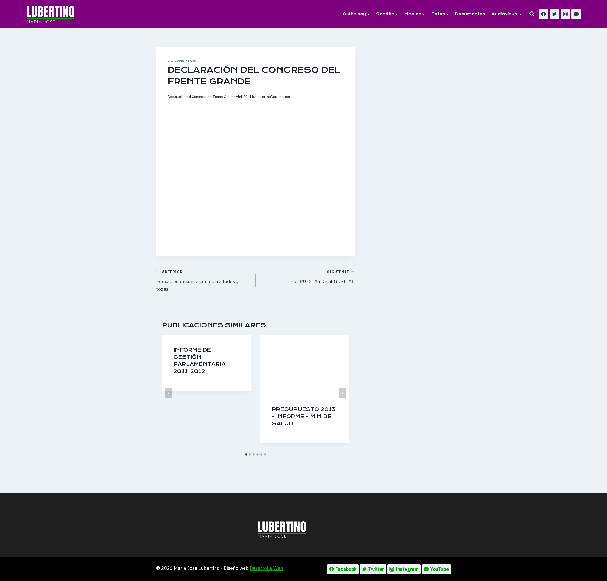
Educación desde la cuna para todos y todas (197, 280)
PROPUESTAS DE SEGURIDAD (322, 277)
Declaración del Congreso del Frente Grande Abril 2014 (209, 96)
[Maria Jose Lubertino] (50, 14)
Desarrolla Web (266, 568)
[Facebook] (543, 14)
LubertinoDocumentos (273, 96)
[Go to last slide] (168, 393)
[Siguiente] (342, 393)
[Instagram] (565, 14)
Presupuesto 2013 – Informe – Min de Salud (304, 416)
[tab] (246, 454)
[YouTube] (576, 14)
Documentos (470, 14)
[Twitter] (554, 14)
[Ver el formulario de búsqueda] (532, 13)
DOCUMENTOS (182, 60)
